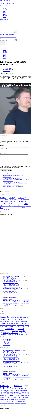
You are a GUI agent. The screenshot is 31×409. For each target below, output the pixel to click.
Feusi (1, 199)
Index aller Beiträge (4, 19)
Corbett (21, 197)
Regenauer (21, 204)
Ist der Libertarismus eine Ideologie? (11, 175)
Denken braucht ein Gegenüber (10, 182)
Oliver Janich (6, 343)
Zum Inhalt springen (5, 0)
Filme (4, 14)
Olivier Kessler (6, 345)
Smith (5, 206)
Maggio (12, 201)
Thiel (4, 207)
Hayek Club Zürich (7, 341)
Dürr (28, 198)
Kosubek (26, 199)
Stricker (28, 206)
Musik (4, 12)
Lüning (9, 201)
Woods (25, 207)
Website (2, 151)
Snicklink (9, 206)
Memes (5, 11)
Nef (12, 204)
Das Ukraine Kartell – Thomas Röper (22, 305)
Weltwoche (17, 207)
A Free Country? (7, 177)
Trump (7, 207)
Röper (2, 206)
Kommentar (3, 153)
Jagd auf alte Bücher (8, 181)
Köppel (6, 201)
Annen (3, 197)
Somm (13, 206)
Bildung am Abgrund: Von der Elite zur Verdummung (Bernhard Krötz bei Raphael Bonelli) (16, 301)
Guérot (18, 199)
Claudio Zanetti (6, 342)
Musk (26, 201)
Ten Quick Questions (8, 291)
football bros (6, 300)
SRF (16, 206)
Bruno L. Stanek (7, 303)
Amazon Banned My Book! (9, 178)
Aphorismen (6, 9)
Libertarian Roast (7, 289)
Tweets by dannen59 (5, 209)
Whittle (21, 207)
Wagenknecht (12, 207)
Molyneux (22, 201)
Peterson (17, 204)
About (4, 8)
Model (17, 201)
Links (4, 17)
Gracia (15, 199)
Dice (26, 197)
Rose (8, 135)
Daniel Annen (8, 68)
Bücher (5, 15)
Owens (14, 204)
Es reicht (13, 297)
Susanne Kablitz (7, 339)
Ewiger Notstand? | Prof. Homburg (11, 186)
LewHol (5, 299)
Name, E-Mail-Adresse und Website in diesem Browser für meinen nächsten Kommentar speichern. (15, 167)
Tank (1, 208)
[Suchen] (15, 32)
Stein (19, 206)
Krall (2, 201)
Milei (15, 201)
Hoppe (22, 199)
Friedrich (5, 199)
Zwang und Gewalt (7, 292)
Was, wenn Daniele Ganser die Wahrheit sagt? (14, 179)
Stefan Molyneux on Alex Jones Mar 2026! (13, 288)
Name (2, 145)
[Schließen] (2, 43)
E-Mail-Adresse (4, 148)
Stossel (23, 206)
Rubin (29, 204)
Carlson (11, 198)
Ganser (11, 199)
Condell (15, 197)
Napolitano (2, 204)
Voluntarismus (6, 71)
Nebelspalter (7, 204)
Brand (7, 197)
